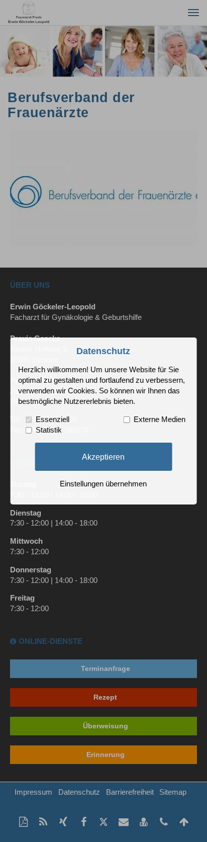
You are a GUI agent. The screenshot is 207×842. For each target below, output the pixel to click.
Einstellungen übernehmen (103, 484)
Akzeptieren (103, 456)
